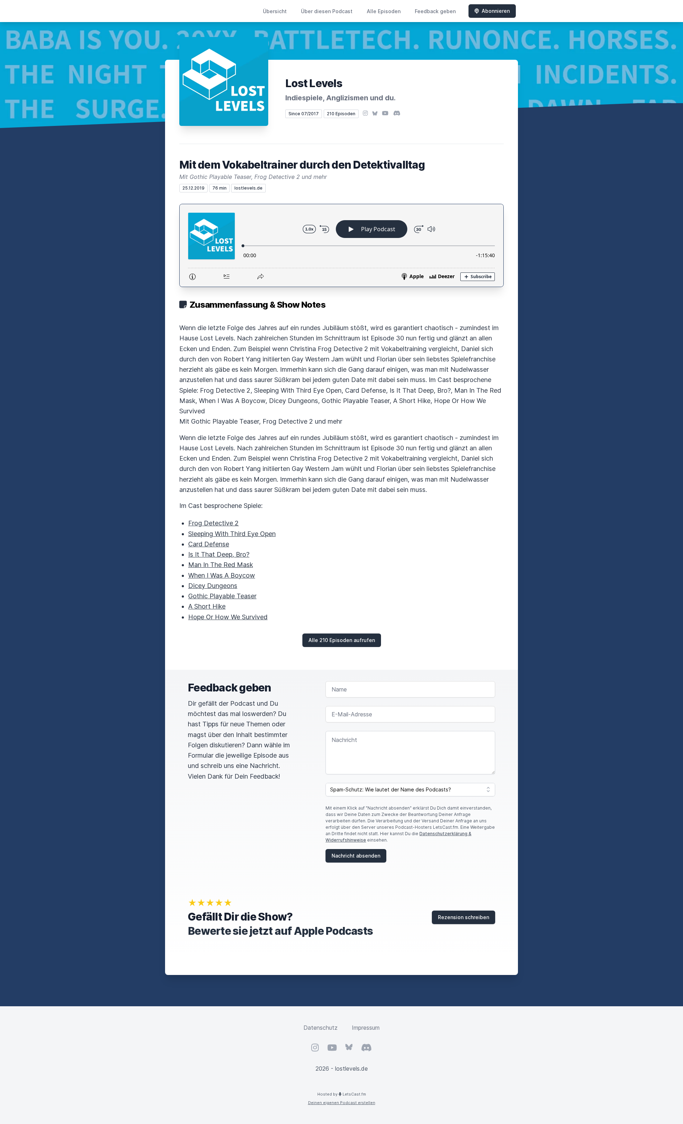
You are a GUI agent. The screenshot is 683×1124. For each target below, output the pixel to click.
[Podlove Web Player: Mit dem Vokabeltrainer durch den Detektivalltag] (341, 245)
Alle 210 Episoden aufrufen (341, 640)
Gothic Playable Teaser (222, 596)
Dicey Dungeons (212, 585)
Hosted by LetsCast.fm (341, 1094)
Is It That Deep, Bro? (218, 554)
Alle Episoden (384, 11)
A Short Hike (207, 606)
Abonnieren (496, 11)
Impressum (366, 1027)
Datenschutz (320, 1027)
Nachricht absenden (356, 856)
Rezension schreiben (463, 917)
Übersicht (275, 11)
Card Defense (208, 544)
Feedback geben (435, 11)
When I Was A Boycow (221, 575)
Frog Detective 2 (213, 523)
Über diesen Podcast (327, 11)
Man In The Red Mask (220, 564)
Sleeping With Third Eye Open (232, 533)
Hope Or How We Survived (228, 617)
